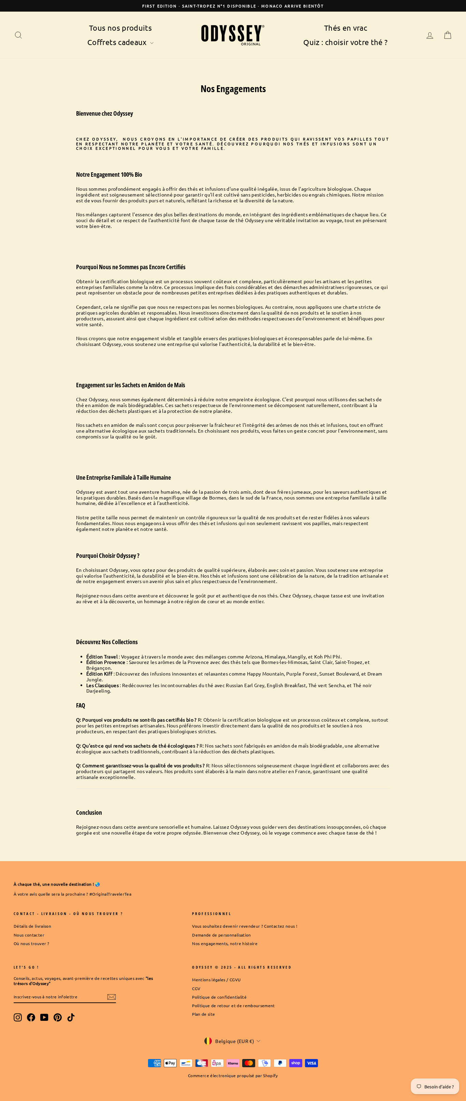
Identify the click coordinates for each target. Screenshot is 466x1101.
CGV (196, 988)
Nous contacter (29, 935)
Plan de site (203, 1014)
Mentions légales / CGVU (216, 979)
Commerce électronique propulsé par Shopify (233, 1075)
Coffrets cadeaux (117, 42)
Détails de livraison (32, 926)
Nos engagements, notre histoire (225, 943)
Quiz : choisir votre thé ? (345, 42)
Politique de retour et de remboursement (233, 1005)
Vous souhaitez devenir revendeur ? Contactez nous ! (244, 926)
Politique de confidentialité (219, 997)
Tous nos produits (120, 27)
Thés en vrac (345, 27)
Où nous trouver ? (31, 943)
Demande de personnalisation (221, 935)
